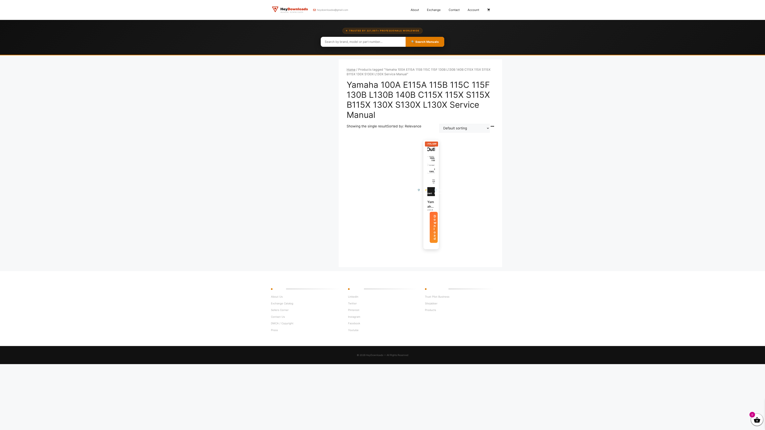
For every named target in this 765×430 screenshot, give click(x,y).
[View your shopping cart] (488, 10)
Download (435, 227)
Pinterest (353, 310)
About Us (277, 296)
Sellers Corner (280, 310)
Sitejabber (431, 303)
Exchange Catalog (282, 303)
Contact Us (278, 316)
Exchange (434, 10)
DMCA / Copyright (282, 323)
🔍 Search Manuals (425, 41)
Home (351, 69)
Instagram (354, 316)
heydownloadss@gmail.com (332, 9)
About (415, 10)
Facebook (354, 323)
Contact (454, 10)
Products (430, 310)
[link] (45, 411)
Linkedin (353, 296)
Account (473, 10)
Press (274, 330)
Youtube (353, 330)
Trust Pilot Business (437, 296)
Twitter (352, 303)
